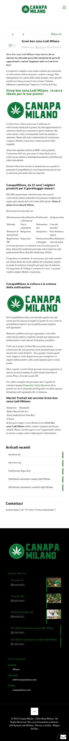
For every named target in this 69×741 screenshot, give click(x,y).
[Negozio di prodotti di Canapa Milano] (34, 9)
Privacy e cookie (43, 725)
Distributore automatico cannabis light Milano (30, 487)
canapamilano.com (22, 689)
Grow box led (14, 462)
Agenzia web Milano (23, 725)
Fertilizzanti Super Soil (19, 470)
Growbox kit (14, 454)
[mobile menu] (64, 7)
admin (41, 47)
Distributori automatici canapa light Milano (29, 478)
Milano (16, 669)
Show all (57, 34)
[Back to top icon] (34, 711)
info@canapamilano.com (24, 679)
